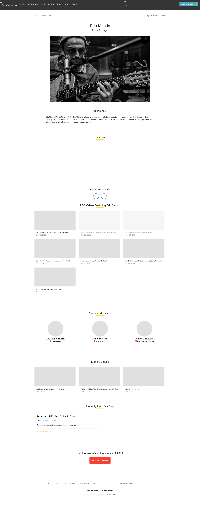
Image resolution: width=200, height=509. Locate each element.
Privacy (114, 494)
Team (65, 483)
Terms (109, 494)
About (59, 4)
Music (51, 4)
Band (43, 4)
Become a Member (189, 4)
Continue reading (44, 432)
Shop (67, 4)
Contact (56, 483)
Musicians (33, 4)
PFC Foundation (83, 483)
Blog (74, 4)
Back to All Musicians (42, 15)
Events (72, 483)
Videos (22, 4)
